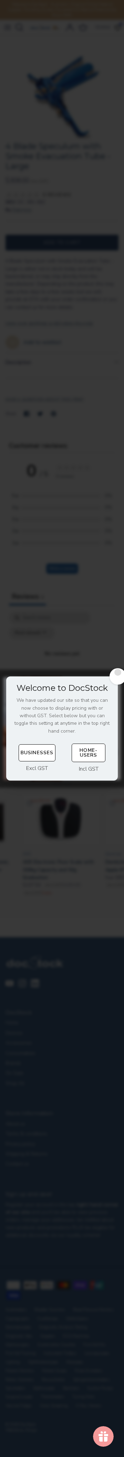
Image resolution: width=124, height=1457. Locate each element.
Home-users (88, 752)
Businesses (37, 752)
